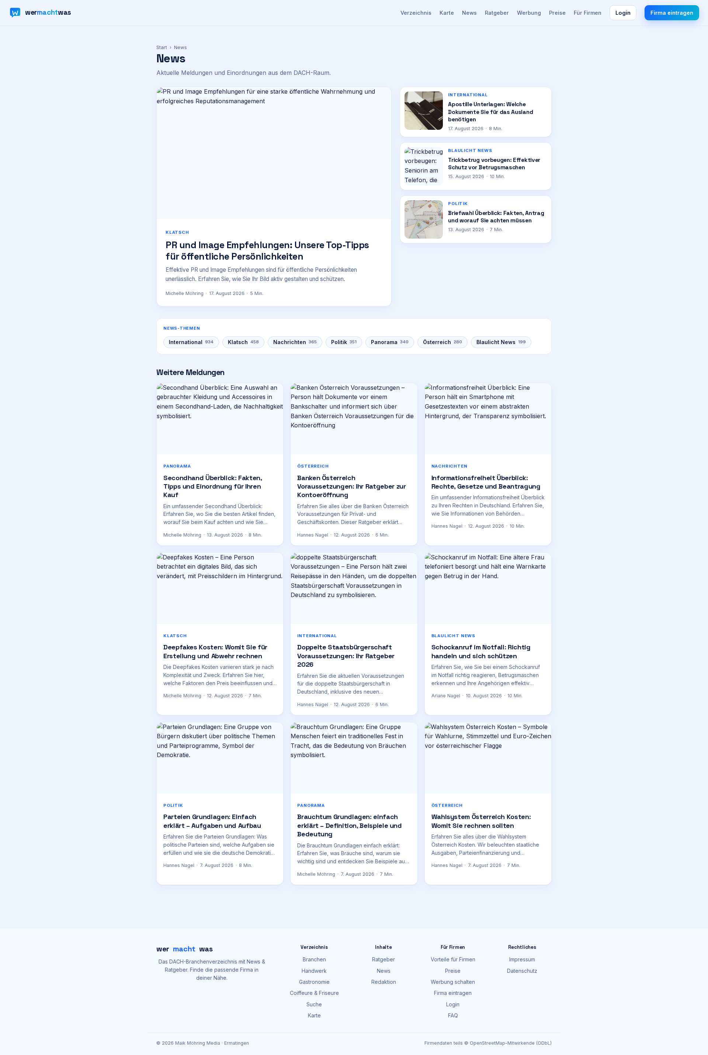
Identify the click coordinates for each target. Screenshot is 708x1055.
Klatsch (243, 342)
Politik (344, 342)
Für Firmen (587, 13)
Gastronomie (314, 982)
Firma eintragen (671, 13)
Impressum (522, 959)
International (191, 342)
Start (161, 47)
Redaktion (383, 982)
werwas (184, 948)
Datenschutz (522, 971)
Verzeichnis (415, 13)
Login (623, 13)
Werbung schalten (453, 982)
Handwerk (314, 971)
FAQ (453, 1015)
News (469, 13)
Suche (314, 1004)
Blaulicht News (501, 342)
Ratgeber (497, 13)
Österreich (442, 342)
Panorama (390, 342)
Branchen (314, 959)
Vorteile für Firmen (453, 959)
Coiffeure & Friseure (314, 993)
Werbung (529, 13)
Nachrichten (295, 342)
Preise (557, 13)
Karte (447, 13)
